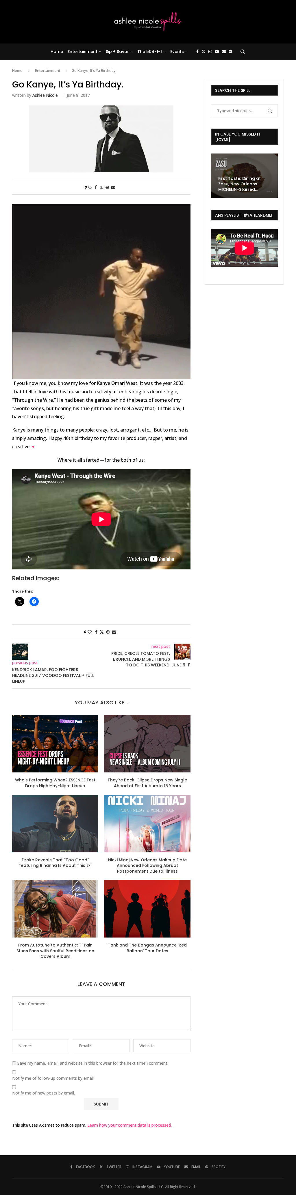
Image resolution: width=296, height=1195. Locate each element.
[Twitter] (203, 51)
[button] (216, 175)
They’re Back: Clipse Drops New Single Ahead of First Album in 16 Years (147, 783)
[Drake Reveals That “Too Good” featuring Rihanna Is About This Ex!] (55, 823)
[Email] (224, 51)
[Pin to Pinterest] (107, 187)
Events (177, 51)
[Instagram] (210, 51)
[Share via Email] (113, 187)
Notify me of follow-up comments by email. (53, 1078)
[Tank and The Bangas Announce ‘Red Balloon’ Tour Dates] (147, 909)
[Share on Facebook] (96, 187)
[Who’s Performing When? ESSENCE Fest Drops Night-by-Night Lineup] (55, 743)
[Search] (242, 51)
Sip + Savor (117, 51)
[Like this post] (90, 187)
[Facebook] (197, 51)
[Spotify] (230, 51)
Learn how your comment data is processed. (129, 1125)
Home (57, 51)
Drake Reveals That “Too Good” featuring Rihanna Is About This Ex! (55, 863)
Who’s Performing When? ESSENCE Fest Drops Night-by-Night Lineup (55, 783)
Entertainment (82, 51)
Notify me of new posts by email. (43, 1093)
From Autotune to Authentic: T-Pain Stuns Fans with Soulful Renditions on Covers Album (55, 950)
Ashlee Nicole (45, 95)
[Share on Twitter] (101, 187)
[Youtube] (217, 51)
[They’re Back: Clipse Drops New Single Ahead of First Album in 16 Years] (147, 743)
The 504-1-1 (149, 51)
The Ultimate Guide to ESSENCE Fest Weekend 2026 (242, 184)
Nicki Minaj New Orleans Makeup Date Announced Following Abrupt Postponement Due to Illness (147, 865)
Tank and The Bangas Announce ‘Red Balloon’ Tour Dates (147, 948)
